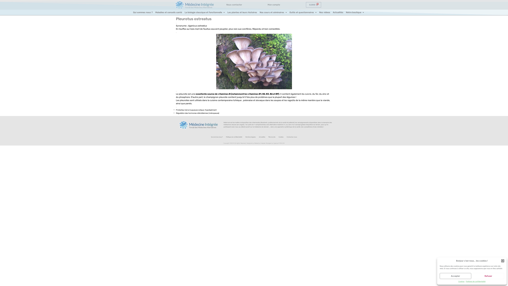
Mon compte (274, 4)
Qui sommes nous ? (143, 12)
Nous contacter (234, 4)
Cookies (461, 281)
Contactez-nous (292, 137)
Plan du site (271, 137)
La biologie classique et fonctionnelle (203, 12)
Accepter (455, 276)
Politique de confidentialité (476, 281)
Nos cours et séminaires (272, 12)
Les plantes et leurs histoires (242, 12)
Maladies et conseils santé (168, 12)
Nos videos (324, 12)
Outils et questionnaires (301, 12)
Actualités (338, 12)
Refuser (488, 276)
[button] (502, 261)
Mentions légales (250, 137)
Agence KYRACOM (279, 143)
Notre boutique (353, 12)
